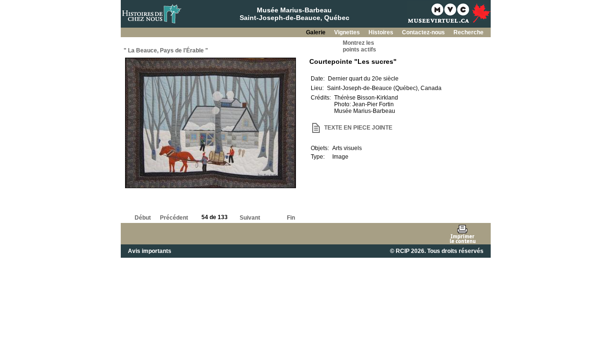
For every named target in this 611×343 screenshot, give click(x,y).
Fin (291, 217)
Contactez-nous (424, 32)
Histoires (382, 32)
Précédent (174, 217)
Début (143, 217)
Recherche (468, 32)
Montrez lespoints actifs (359, 46)
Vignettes (347, 32)
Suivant (250, 217)
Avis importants (149, 251)
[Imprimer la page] (462, 233)
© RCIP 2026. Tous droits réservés (437, 251)
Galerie (316, 32)
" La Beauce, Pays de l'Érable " (166, 50)
